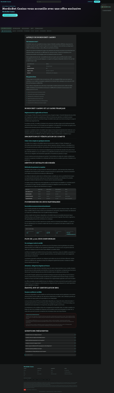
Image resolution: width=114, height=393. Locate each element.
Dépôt (52, 370)
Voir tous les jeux (26, 28)
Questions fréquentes (107, 10)
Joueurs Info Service (29, 389)
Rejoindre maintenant (10, 15)
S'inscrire (97, 1)
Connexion (90, 1)
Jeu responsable (67, 370)
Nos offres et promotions (7, 28)
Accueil (25, 370)
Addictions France (34, 389)
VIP (32, 28)
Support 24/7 (39, 370)
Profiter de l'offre (17, 28)
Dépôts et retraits (39, 28)
